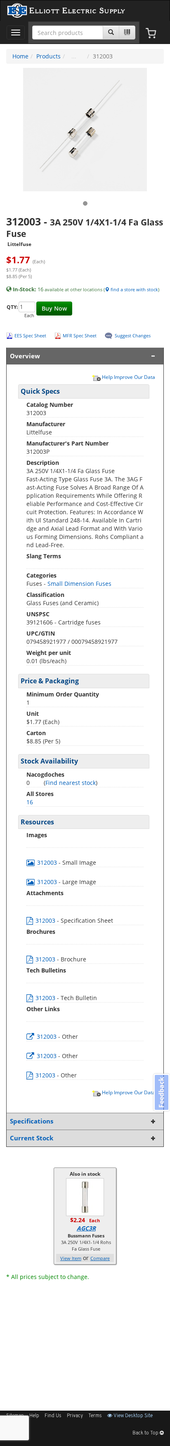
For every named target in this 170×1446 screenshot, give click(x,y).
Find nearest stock (70, 783)
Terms (95, 1416)
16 (29, 802)
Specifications (31, 1121)
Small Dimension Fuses (79, 583)
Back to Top (146, 1433)
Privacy (75, 1416)
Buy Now (54, 308)
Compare (100, 1258)
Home (20, 56)
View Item (70, 1258)
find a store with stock (133, 289)
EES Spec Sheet (30, 335)
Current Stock (31, 1138)
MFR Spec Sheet (80, 335)
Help (34, 1416)
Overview (25, 356)
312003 (47, 862)
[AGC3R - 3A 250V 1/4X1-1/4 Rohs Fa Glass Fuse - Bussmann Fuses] (85, 1196)
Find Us (53, 1416)
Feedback (161, 1092)
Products (48, 56)
